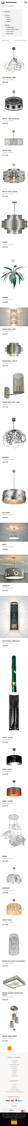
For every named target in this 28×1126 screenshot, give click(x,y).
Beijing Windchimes (9, 1036)
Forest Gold (7, 920)
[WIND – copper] (14, 788)
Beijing (4, 242)
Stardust (6, 586)
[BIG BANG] (14, 433)
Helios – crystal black (10, 118)
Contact (14, 1084)
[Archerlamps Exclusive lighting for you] (12, 2)
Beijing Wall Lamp (8, 329)
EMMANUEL (6, 888)
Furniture (7, 15)
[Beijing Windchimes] (14, 1019)
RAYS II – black (7, 737)
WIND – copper (7, 801)
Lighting (7, 25)
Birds (4, 544)
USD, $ (11, 1110)
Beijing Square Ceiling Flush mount (12, 994)
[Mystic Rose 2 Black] (14, 174)
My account (14, 1088)
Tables (8, 21)
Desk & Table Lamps (12, 29)
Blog (15, 1086)
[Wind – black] (14, 757)
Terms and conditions (15, 1090)
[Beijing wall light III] (14, 348)
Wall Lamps (10, 33)
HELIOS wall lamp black (11, 641)
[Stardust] (14, 569)
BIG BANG (5, 457)
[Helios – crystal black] (14, 102)
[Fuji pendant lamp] (14, 60)
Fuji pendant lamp (9, 77)
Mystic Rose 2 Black (9, 191)
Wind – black (7, 769)
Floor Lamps (10, 31)
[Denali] (14, 832)
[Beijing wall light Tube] (14, 385)
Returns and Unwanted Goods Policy (14, 1091)
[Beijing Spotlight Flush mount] (14, 944)
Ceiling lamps (10, 27)
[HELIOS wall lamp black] (14, 617)
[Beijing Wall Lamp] (14, 316)
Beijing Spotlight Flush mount (13, 961)
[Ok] (26, 1119)
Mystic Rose (6, 150)
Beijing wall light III (9, 361)
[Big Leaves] (14, 488)
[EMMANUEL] (14, 875)
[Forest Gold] (14, 907)
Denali (4, 856)
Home (2, 6)
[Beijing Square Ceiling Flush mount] (14, 980)
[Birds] (14, 532)
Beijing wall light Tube (11, 402)
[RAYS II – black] (14, 713)
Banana (5, 297)
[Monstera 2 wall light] (14, 678)
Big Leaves (6, 512)
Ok (14, 1122)
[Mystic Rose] (14, 138)
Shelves (9, 19)
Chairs (8, 17)
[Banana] (14, 273)
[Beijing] (14, 220)
